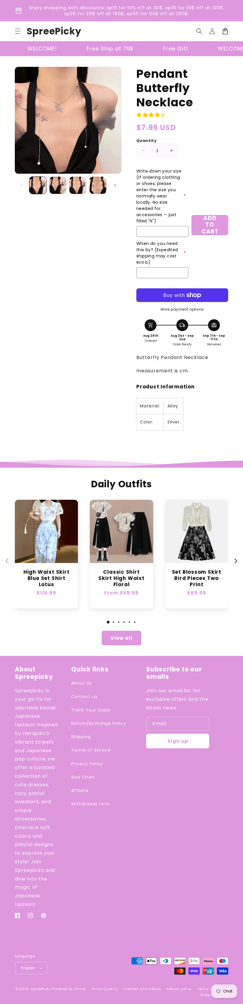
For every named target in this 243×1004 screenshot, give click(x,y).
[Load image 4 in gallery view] (98, 185)
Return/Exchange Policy (98, 723)
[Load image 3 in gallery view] (78, 185)
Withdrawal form (90, 804)
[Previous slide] (7, 560)
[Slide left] (21, 185)
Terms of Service (91, 750)
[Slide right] (115, 185)
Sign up (177, 741)
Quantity (146, 140)
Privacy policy (105, 988)
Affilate (80, 790)
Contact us (84, 697)
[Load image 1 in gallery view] (38, 185)
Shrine (80, 988)
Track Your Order (91, 710)
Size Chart (83, 777)
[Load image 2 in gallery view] (58, 185)
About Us (81, 683)
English (28, 968)
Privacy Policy (87, 764)
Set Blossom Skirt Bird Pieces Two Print (196, 578)
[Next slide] (235, 560)
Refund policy (179, 988)
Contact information (142, 988)
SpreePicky (41, 988)
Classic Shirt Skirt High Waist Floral (121, 578)
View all (121, 638)
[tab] (108, 622)
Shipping (81, 737)
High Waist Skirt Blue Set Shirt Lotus (46, 578)
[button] (17, 31)
